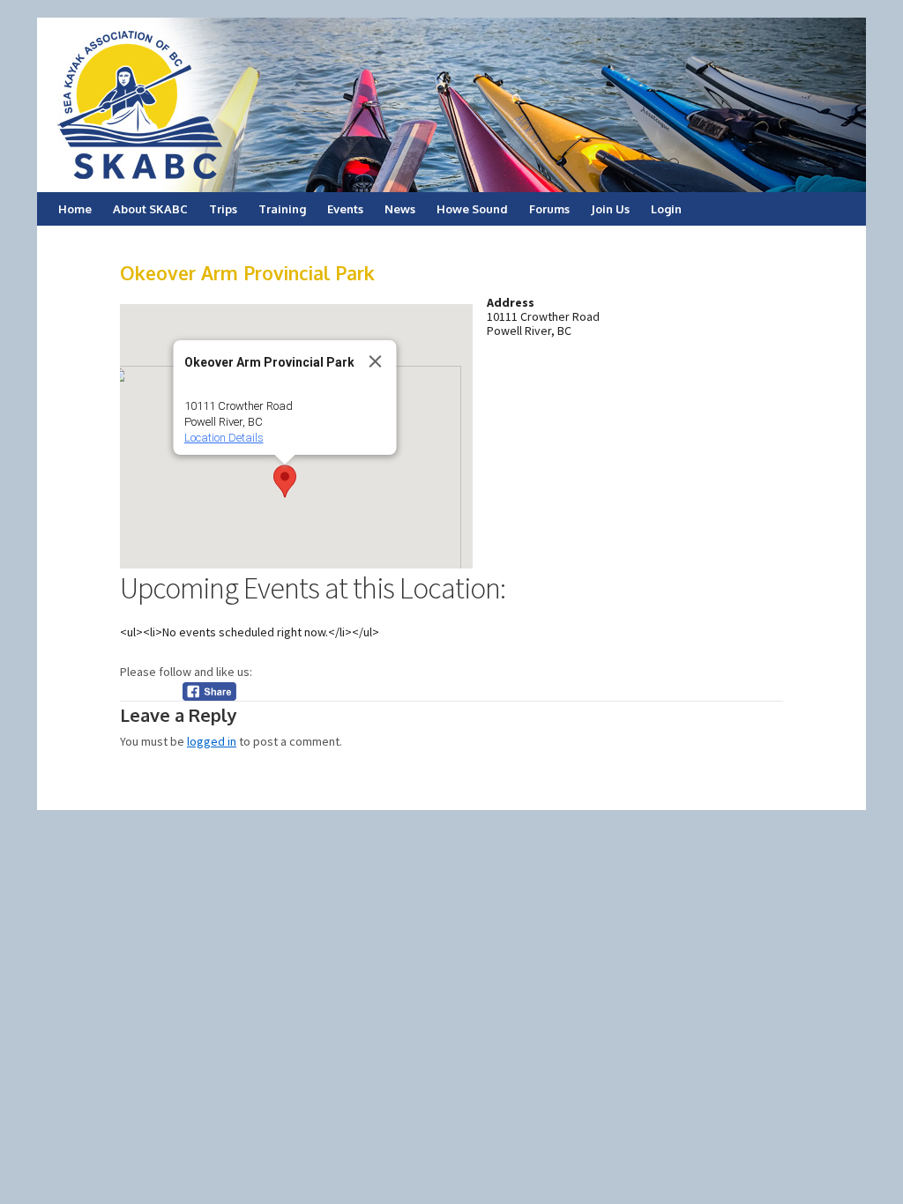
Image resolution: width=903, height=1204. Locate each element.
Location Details (224, 437)
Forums (549, 209)
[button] (284, 481)
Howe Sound (472, 209)
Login (666, 209)
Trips (223, 209)
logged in (211, 741)
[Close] (375, 361)
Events (345, 209)
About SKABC (150, 209)
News (399, 209)
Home (75, 209)
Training (282, 209)
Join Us (610, 209)
